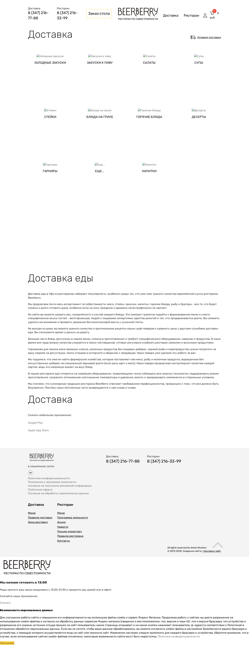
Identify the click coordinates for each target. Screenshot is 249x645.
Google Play (35, 422)
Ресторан (191, 15)
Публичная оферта (40, 489)
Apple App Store (38, 430)
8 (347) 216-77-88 (123, 461)
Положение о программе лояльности (52, 482)
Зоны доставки (38, 522)
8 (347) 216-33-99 (164, 461)
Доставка (170, 15)
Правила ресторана (70, 536)
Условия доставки (209, 37)
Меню (32, 513)
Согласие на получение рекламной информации (60, 485)
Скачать (5, 602)
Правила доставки (40, 517)
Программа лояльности (72, 517)
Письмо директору (69, 531)
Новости (62, 526)
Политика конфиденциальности (49, 478)
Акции (61, 522)
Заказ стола (99, 13)
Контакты (63, 540)
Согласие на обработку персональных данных (58, 493)
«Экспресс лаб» (211, 551)
